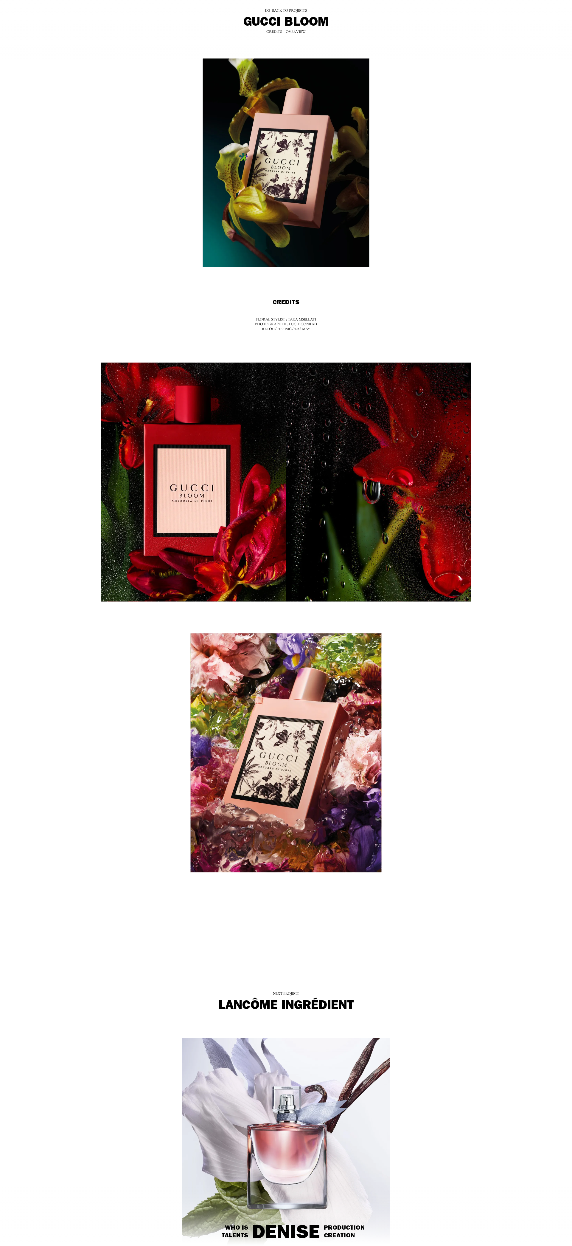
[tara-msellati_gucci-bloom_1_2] (378, 482)
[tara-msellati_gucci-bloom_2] (286, 752)
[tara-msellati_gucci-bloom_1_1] (193, 482)
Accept (25, 1226)
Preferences (53, 1226)
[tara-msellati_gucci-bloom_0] (286, 164)
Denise (286, 1234)
